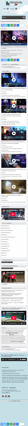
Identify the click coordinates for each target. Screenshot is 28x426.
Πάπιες (21, 339)
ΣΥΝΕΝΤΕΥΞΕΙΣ (17, 174)
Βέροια (22, 331)
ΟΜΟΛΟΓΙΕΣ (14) (5, 244)
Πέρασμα (24, 339)
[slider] (24, 359)
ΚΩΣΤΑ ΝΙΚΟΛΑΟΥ (5, 150)
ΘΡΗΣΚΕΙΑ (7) (4, 234)
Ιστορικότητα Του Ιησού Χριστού (12, 176)
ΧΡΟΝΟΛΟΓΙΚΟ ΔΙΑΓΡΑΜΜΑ (20, 202)
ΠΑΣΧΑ (4, 202)
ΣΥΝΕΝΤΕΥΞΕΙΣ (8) (5, 250)
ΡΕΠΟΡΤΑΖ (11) (4, 248)
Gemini (4, 176)
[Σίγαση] (22, 323)
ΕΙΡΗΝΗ (3, 53)
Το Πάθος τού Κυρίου (10, 202)
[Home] (14, 6)
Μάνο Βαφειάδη (19, 337)
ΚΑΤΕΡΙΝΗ (18, 122)
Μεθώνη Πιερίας (9, 338)
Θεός (11, 335)
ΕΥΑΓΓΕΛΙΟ (12, 333)
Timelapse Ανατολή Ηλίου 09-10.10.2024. (11, 373)
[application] (13, 318)
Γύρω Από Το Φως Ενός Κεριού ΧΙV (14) (10, 121)
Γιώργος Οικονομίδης (6, 50)
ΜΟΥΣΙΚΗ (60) (4, 241)
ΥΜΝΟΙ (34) (3, 255)
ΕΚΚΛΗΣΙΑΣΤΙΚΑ (6, 174)
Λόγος (15, 337)
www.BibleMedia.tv (9, 331)
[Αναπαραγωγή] (3, 323)
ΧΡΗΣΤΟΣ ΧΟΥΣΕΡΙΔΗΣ (6, 96)
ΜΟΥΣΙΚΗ (4, 52)
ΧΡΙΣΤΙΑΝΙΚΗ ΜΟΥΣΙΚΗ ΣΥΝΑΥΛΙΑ (18, 96)
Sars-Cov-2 (3, 331)
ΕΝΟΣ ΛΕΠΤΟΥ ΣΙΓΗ (7, 148)
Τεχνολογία (3, 177)
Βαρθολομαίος (4, 332)
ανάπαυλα (11, 343)
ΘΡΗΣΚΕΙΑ (12, 174)
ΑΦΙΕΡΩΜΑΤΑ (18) (5, 225)
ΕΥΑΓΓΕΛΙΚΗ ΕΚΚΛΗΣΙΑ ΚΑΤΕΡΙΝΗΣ (8, 122)
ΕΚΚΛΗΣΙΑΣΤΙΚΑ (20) (5, 232)
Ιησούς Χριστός (21, 335)
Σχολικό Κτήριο (3, 55)
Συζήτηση (20, 176)
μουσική (20, 343)
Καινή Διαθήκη (10, 337)
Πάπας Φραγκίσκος (16, 339)
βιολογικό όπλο (16, 343)
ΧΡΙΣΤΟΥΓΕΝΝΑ (16, 342)
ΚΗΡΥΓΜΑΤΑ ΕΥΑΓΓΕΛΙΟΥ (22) (8, 237)
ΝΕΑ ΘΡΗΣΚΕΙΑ (20, 338)
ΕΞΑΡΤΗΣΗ (3, 333)
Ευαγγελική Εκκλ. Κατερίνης (8, 95)
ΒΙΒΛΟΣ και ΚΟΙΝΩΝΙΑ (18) (7, 230)
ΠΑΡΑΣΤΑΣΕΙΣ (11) (5, 246)
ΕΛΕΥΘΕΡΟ (20, 332)
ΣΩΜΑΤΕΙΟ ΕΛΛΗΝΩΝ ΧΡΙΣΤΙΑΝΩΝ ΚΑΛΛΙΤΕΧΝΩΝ (11, 151)
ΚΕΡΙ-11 (20, 53)
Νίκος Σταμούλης (9, 339)
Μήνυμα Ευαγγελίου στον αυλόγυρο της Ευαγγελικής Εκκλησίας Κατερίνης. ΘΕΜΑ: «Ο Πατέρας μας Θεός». (12, 298)
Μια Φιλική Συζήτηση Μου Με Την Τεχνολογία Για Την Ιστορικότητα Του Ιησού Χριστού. (12, 291)
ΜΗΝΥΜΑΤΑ (5, 200)
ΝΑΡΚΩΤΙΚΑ (14, 338)
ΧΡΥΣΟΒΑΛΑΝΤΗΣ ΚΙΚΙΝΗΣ (6, 56)
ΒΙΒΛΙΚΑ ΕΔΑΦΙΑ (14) (5, 228)
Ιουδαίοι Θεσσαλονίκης (5, 336)
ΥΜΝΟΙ (8, 52)
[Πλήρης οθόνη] (24, 323)
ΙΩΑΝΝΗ (16, 335)
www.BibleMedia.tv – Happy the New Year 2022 (11, 300)
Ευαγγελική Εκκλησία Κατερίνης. (12, 53)
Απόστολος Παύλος (17, 331)
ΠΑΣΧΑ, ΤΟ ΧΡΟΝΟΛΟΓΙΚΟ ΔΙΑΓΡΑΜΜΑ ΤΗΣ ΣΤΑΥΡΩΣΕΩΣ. (15, 375)
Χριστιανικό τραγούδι (5, 343)
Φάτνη (9, 342)
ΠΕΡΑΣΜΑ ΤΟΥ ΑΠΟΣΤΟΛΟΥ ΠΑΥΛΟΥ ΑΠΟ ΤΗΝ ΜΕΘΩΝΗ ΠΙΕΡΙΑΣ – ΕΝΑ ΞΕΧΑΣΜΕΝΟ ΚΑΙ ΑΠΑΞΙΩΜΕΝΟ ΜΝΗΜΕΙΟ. (11, 294)
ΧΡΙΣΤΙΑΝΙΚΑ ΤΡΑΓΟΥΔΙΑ (12, 55)
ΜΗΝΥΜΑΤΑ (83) (4, 239)
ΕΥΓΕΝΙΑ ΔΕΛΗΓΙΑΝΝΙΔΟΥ (16, 148)
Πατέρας (2, 340)
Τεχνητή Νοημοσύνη (12, 340)
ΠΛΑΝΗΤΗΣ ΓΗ (17, 95)
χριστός (24, 343)
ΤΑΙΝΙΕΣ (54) (4, 253)
